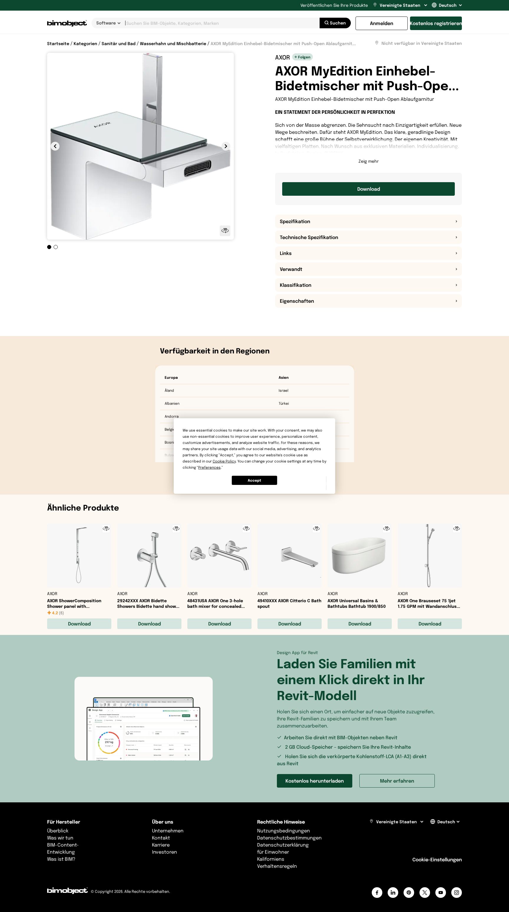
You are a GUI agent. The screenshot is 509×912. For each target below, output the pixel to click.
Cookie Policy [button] (224, 461)
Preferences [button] (209, 467)
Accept (254, 480)
